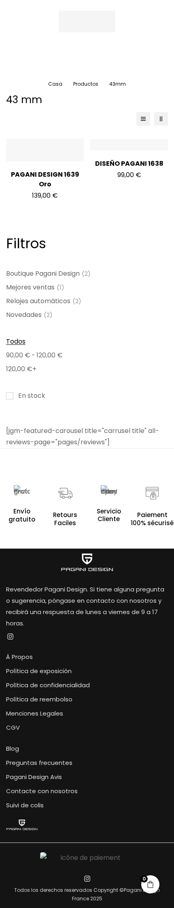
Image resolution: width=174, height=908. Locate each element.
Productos (85, 83)
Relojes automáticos (43, 301)
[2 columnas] (161, 119)
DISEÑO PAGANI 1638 (129, 163)
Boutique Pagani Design (48, 273)
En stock (31, 395)
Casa (55, 83)
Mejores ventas (35, 287)
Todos (15, 341)
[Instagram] (10, 637)
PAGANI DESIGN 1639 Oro (45, 179)
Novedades (29, 314)
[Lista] (143, 119)
